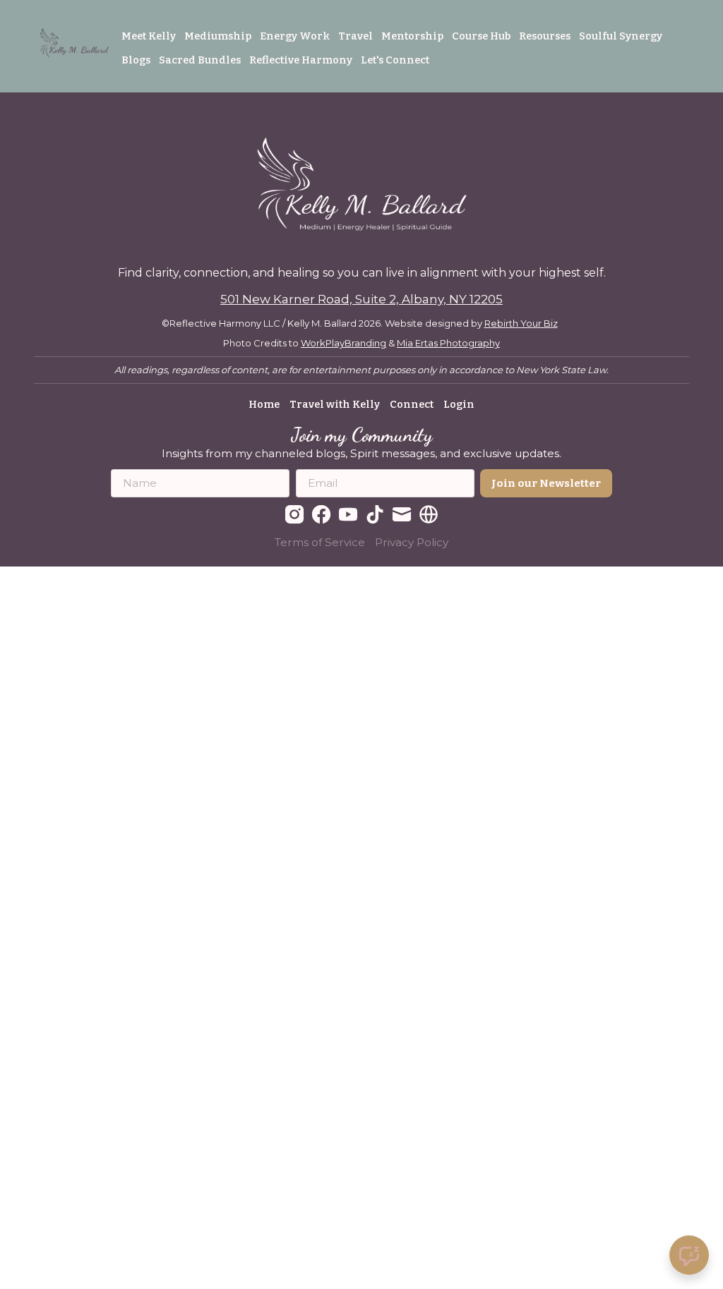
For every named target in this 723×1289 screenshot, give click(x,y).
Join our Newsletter (546, 483)
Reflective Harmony (300, 60)
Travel (355, 36)
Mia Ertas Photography (448, 343)
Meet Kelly (148, 36)
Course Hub (481, 36)
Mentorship (412, 36)
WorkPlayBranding (343, 343)
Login (458, 404)
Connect (412, 404)
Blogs (135, 60)
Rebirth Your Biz (521, 323)
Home (264, 404)
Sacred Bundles (200, 60)
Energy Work (295, 36)
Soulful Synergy (620, 36)
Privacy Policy (411, 542)
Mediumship (217, 36)
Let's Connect (395, 60)
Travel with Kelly (334, 404)
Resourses (544, 36)
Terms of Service (320, 542)
